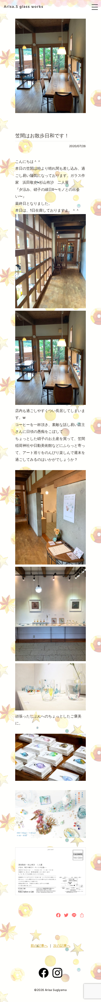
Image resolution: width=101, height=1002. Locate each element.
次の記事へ (61, 945)
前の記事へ (39, 945)
